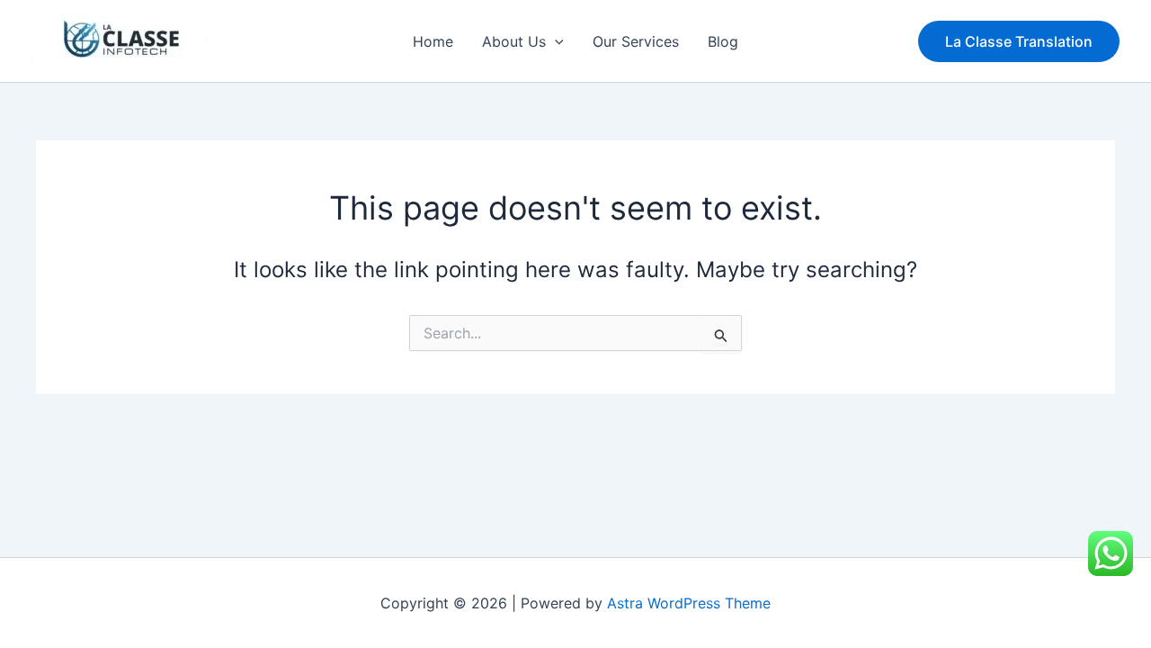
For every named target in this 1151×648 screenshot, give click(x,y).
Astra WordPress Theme (689, 603)
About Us (514, 41)
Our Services (636, 41)
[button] (555, 41)
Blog (723, 41)
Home (433, 41)
